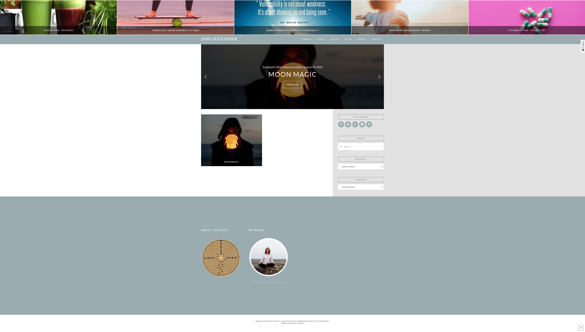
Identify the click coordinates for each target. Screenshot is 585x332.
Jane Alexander (219, 39)
